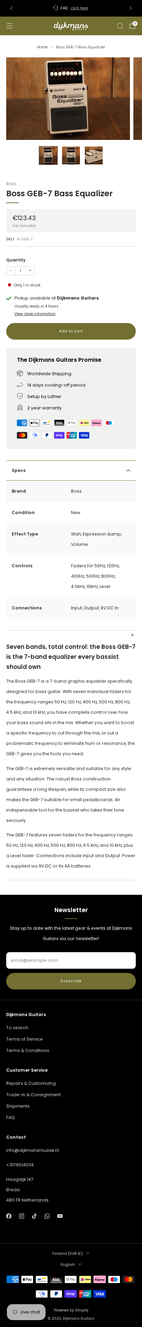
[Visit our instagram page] (21, 1216)
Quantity (16, 260)
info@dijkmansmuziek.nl (32, 1150)
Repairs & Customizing (31, 1083)
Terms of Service (24, 1039)
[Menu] (9, 25)
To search (17, 1028)
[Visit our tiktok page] (34, 1216)
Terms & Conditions (27, 1050)
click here (79, 8)
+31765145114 (20, 1165)
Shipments (18, 1106)
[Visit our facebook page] (8, 1216)
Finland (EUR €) (67, 1253)
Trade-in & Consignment (33, 1095)
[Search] (119, 25)
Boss (11, 184)
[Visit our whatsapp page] (47, 1216)
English (68, 1264)
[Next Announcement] (130, 8)
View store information (34, 313)
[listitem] (71, 8)
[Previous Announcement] (11, 8)
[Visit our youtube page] (60, 1216)
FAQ (10, 1117)
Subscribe (71, 981)
